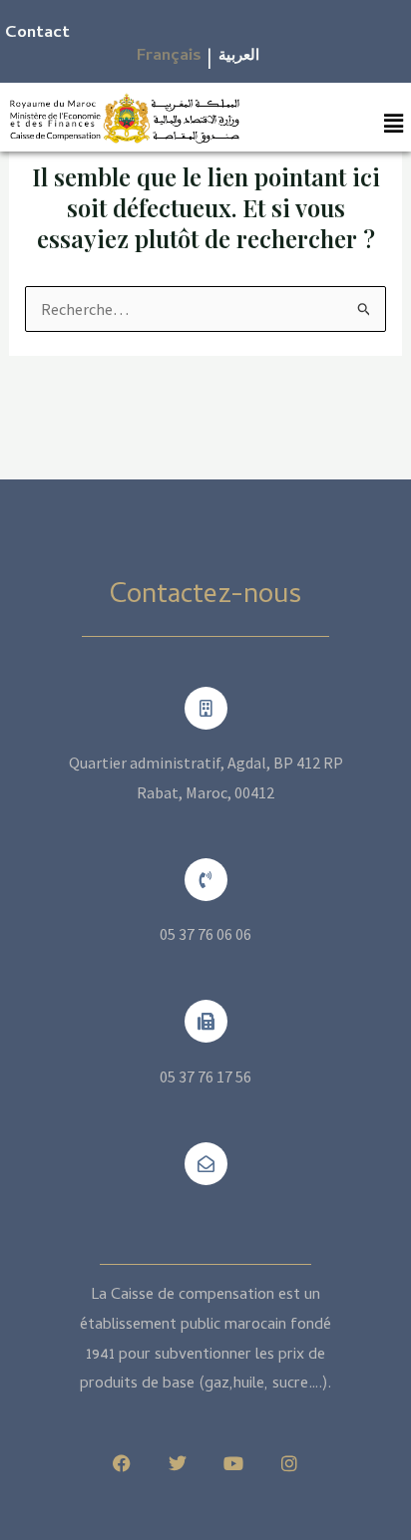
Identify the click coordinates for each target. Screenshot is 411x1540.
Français (169, 57)
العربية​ (238, 57)
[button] (394, 123)
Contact (37, 34)
